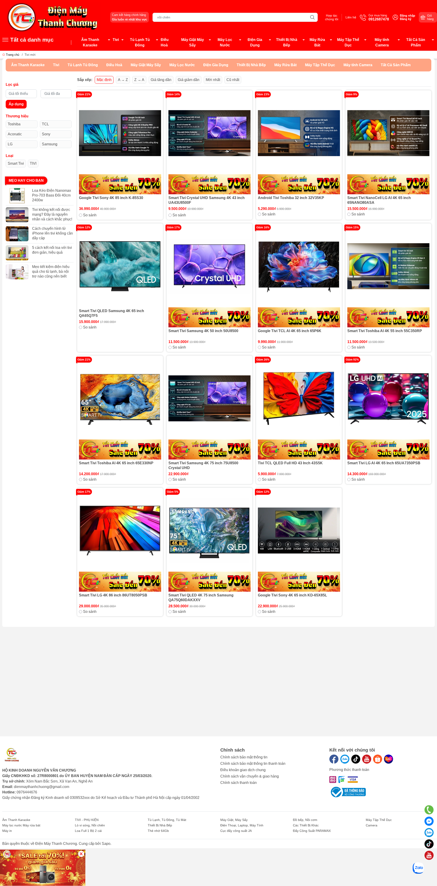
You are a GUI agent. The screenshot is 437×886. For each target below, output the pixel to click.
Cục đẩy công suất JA (236, 831)
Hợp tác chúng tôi (331, 17)
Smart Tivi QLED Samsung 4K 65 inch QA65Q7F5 (111, 313)
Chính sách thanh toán (238, 783)
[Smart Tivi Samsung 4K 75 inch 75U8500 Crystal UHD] (209, 408)
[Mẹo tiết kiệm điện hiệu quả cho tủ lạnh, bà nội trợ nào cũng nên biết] (17, 272)
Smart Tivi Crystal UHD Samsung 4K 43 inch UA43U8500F (206, 200)
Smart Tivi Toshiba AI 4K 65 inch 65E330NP (116, 463)
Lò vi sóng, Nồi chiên (90, 825)
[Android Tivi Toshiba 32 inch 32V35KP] (299, 143)
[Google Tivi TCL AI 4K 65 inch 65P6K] (299, 276)
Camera (371, 825)
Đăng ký (405, 19)
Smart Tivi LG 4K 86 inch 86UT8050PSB (113, 595)
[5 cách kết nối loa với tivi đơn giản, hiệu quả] (17, 252)
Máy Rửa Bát (317, 42)
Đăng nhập (407, 15)
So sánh (90, 215)
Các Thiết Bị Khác (306, 825)
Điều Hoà (165, 42)
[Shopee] (377, 759)
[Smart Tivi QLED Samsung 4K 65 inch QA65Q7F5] (120, 266)
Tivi (116, 40)
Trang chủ (12, 54)
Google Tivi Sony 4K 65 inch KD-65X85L (292, 595)
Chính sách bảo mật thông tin (243, 757)
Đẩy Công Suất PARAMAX (312, 831)
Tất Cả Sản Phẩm (415, 42)
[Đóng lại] (81, 854)
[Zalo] (344, 759)
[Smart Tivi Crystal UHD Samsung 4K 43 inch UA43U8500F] (209, 143)
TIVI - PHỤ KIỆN (87, 820)
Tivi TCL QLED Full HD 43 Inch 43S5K (290, 463)
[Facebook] (333, 759)
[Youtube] (366, 759)
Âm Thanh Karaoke (90, 42)
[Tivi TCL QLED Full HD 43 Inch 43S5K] (299, 408)
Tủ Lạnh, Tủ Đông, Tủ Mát (167, 820)
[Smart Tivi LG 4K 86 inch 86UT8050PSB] (120, 541)
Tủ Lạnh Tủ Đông (140, 42)
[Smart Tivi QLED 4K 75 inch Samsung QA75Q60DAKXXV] (209, 541)
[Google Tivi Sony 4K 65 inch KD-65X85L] (299, 541)
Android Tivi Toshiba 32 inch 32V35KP (291, 198)
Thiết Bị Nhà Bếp (286, 42)
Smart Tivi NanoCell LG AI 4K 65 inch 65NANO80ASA (379, 200)
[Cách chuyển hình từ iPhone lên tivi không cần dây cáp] (17, 233)
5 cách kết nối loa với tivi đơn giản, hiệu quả (52, 250)
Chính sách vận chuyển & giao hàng (249, 776)
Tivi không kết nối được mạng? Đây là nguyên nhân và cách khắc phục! (52, 214)
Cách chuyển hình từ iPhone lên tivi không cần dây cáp (52, 233)
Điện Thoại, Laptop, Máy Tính (241, 825)
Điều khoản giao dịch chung (243, 770)
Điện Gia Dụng (255, 42)
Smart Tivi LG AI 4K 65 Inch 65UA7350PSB (383, 463)
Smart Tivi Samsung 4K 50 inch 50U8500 (203, 331)
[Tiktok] (355, 759)
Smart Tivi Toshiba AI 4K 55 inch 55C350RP (384, 331)
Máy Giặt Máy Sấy (192, 42)
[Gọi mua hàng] (428, 809)
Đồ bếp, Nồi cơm (305, 820)
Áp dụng (16, 104)
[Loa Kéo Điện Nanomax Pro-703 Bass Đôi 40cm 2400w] (17, 195)
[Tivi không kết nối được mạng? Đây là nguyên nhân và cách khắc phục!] (17, 214)
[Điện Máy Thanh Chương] (53, 17)
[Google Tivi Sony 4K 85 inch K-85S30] (120, 143)
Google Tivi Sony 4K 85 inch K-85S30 (111, 198)
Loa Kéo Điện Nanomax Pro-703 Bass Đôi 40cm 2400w (51, 195)
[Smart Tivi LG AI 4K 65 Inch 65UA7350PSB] (388, 408)
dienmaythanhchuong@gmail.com (41, 787)
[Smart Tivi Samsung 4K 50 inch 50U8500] (209, 276)
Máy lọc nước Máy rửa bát (21, 825)
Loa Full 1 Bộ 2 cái (88, 831)
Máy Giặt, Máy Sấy (234, 820)
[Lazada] (388, 759)
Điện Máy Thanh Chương (56, 844)
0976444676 (27, 792)
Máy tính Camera (382, 42)
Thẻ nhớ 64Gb (158, 831)
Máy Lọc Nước (225, 42)
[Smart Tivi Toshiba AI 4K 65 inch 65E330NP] (120, 408)
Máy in (7, 831)
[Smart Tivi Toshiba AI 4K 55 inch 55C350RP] (388, 276)
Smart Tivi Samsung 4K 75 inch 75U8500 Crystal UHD (203, 465)
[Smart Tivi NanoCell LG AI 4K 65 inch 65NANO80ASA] (388, 143)
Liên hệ (351, 17)
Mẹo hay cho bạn (26, 180)
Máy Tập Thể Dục (348, 42)
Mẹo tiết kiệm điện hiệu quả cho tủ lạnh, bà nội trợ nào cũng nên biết (50, 271)
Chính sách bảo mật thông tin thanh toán (252, 763)
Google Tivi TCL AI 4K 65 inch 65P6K (289, 331)
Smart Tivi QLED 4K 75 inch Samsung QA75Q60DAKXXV (201, 597)
